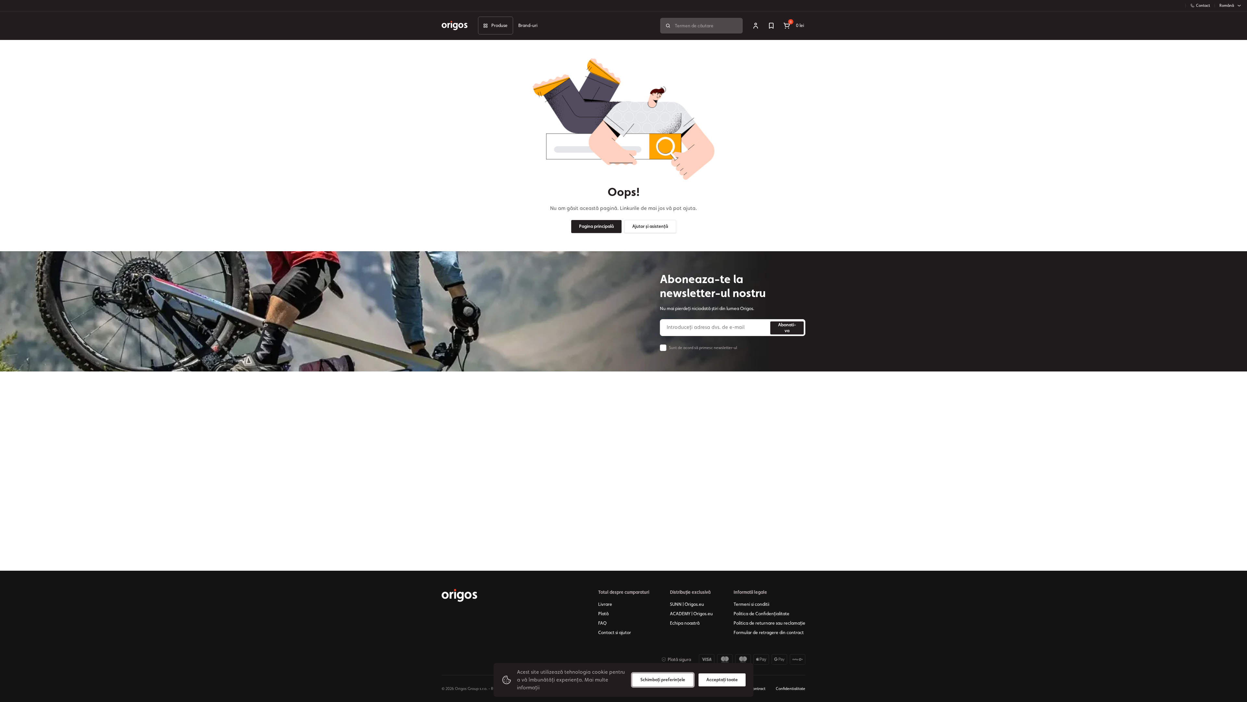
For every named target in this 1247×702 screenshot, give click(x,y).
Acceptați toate (722, 679)
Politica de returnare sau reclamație (769, 623)
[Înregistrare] (755, 25)
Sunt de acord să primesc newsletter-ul (703, 347)
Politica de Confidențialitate (761, 613)
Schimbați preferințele (662, 679)
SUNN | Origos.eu (687, 604)
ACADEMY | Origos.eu (691, 613)
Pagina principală (596, 226)
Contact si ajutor (614, 632)
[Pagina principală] (459, 595)
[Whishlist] (771, 25)
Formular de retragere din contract (769, 632)
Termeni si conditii (751, 604)
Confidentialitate (790, 688)
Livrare (605, 604)
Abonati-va (787, 327)
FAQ (602, 623)
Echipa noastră (684, 623)
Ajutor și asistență (650, 226)
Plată (603, 613)
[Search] (668, 25)
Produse (499, 25)
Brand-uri (527, 25)
